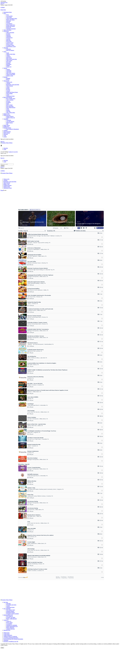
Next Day (58, 576)
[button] (61, 1)
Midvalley (8, 40)
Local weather (9, 16)
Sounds (8, 110)
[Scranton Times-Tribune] (6, 142)
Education (8, 21)
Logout (5, 136)
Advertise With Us (35, 209)
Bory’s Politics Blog (10, 98)
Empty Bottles (9, 93)
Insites (7, 103)
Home (2, 190)
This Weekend (64, 576)
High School (9, 58)
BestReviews (6, 126)
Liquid (7, 94)
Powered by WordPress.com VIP (10, 641)
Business (5, 77)
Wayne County (9, 44)
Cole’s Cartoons (9, 99)
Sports (4, 51)
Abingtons (8, 36)
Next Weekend (70, 576)
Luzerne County (9, 42)
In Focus (8, 101)
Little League (9, 60)
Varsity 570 (8, 66)
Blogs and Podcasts (7, 97)
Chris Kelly (8, 71)
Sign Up (2, 141)
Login (4, 135)
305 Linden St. (9, 616)
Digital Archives (9, 116)
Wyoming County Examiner (12, 613)
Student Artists (6, 186)
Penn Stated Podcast (10, 107)
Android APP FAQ (10, 629)
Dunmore (8, 35)
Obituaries (5, 47)
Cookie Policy (6, 633)
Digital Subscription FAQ (12, 626)
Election (8, 22)
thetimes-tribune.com (8, 615)
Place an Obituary (10, 50)
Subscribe (5, 134)
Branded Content (7, 127)
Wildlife (8, 65)
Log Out (16, 151)
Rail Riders (8, 64)
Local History (9, 23)
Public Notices (9, 122)
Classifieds (5, 119)
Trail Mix (8, 111)
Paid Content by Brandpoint (12, 129)
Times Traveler (9, 85)
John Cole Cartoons (10, 73)
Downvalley (9, 41)
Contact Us (10, 151)
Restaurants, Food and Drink (12, 84)
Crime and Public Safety (11, 18)
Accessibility (9, 623)
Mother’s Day (6, 113)
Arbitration (5, 640)
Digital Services (6, 115)
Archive (8, 606)
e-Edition (5, 130)
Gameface (8, 56)
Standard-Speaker (10, 611)
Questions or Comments (11, 625)
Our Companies (6, 608)
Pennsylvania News (10, 24)
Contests (8, 91)
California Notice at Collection (10, 636)
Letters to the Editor (10, 74)
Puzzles (8, 88)
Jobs (7, 124)
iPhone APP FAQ (10, 627)
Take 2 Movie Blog (10, 112)
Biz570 (7, 79)
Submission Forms (7, 12)
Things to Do (6, 80)
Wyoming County (10, 45)
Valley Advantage (7, 30)
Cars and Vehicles (10, 121)
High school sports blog (11, 59)
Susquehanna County (11, 46)
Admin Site (58, 577)
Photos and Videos (10, 19)
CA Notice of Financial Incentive (10, 637)
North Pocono (9, 37)
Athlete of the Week (10, 54)
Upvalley (8, 38)
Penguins (8, 63)
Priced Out (8, 27)
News (4, 13)
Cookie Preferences (7, 635)
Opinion (5, 68)
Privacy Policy (64, 577)
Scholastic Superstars (11, 28)
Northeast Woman (7, 185)
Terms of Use (71, 577)
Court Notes (9, 17)
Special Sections (7, 131)
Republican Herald (10, 612)
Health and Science (10, 26)
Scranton (8, 33)
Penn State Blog (9, 106)
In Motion (8, 102)
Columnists (8, 70)
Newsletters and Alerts (11, 604)
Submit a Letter (9, 75)
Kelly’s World (9, 105)
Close (2, 647)
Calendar (8, 83)
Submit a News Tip (10, 117)
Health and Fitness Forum (12, 92)
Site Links (5, 602)
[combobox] (57, 228)
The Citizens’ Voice (10, 609)
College (8, 55)
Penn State (8, 61)
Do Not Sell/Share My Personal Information (13, 639)
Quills (7, 108)
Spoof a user (3, 153)
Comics (8, 87)
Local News (6, 31)
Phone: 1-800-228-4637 (11, 618)
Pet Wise (8, 89)
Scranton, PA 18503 (10, 617)
